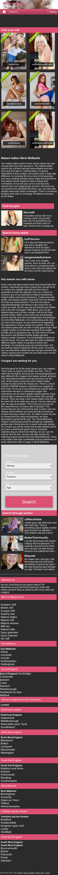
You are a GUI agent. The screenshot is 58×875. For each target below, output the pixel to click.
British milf (7, 607)
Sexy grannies (9, 632)
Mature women (10, 623)
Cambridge (24, 673)
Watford (4, 695)
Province (9, 472)
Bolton (4, 743)
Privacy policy (40, 873)
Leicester (6, 654)
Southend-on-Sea (11, 692)
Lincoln (5, 658)
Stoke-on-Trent (10, 800)
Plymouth (6, 854)
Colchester (6, 676)
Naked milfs (8, 629)
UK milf (5, 638)
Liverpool (6, 746)
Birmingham (8, 794)
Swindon (6, 860)
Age (7, 483)
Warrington (7, 752)
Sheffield (6, 831)
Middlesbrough (10, 720)
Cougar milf (7, 610)
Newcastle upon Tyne (14, 724)
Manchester (8, 749)
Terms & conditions (29, 873)
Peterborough (8, 689)
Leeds (4, 828)
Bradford (6, 819)
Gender (9, 462)
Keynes (5, 771)
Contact (47, 873)
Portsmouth (8, 774)
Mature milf (7, 620)
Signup (53, 12)
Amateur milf (8, 604)
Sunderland (8, 727)
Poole (4, 857)
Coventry (6, 797)
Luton (3, 682)
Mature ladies (9, 617)
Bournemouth (9, 848)
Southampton (9, 780)
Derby (4, 651)
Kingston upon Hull (12, 825)
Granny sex (8, 613)
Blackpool (7, 740)
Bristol (4, 851)
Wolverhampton (10, 806)
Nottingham (8, 664)
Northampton (8, 661)
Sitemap (20, 873)
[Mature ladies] (4, 12)
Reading (6, 777)
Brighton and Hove (12, 768)
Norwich (5, 685)
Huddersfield (8, 822)
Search (13, 12)
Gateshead (7, 717)
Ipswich (4, 679)
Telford (5, 803)
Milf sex (5, 626)
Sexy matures (9, 635)
